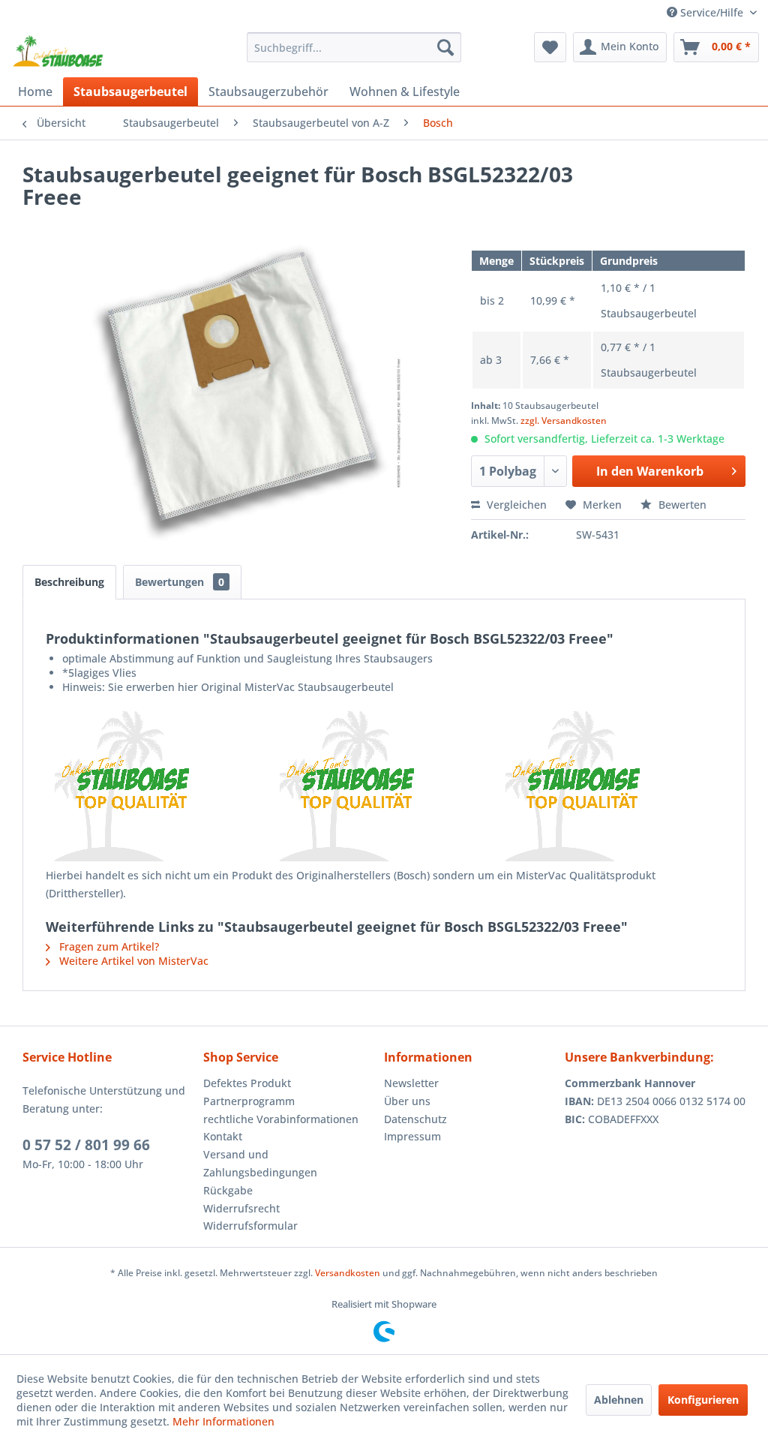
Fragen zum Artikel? (107, 946)
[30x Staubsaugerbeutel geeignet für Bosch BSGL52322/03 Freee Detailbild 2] (384, 786)
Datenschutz (415, 1119)
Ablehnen (619, 1399)
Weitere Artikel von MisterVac (132, 961)
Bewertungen (179, 582)
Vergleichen (515, 504)
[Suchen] (445, 47)
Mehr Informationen (223, 1421)
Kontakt (222, 1136)
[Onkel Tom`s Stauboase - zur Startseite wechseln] (59, 51)
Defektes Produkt (247, 1083)
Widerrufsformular (250, 1225)
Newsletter (411, 1083)
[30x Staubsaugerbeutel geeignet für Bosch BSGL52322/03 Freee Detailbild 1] (158, 786)
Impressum (412, 1136)
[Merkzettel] (550, 47)
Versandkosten (347, 1272)
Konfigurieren (703, 1399)
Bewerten (681, 504)
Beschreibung (69, 582)
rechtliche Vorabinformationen (280, 1119)
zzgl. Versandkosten (563, 420)
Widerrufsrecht (241, 1208)
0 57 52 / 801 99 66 (86, 1145)
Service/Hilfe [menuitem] (711, 12)
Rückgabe (228, 1190)
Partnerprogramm (249, 1101)
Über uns (407, 1101)
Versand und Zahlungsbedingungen (260, 1163)
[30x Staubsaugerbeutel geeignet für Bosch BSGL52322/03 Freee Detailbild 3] (609, 786)
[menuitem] (354, 47)
